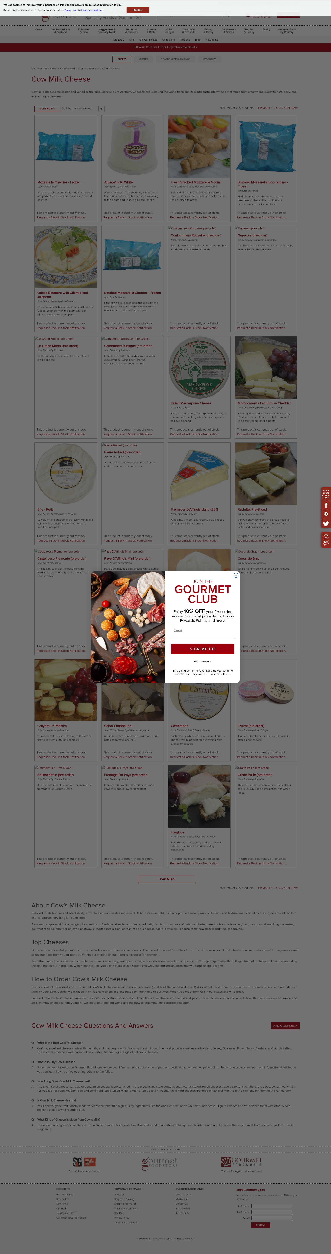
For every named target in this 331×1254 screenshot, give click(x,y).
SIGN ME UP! (203, 649)
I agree (137, 9)
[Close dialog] (236, 575)
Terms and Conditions (216, 674)
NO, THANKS (203, 661)
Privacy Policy (188, 674)
